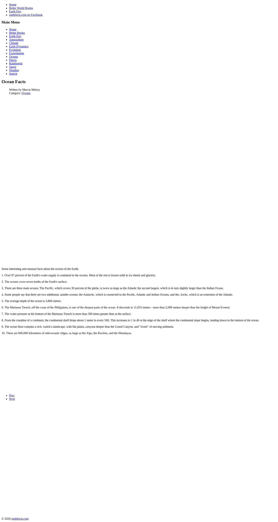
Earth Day (15, 11)
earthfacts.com (20, 518)
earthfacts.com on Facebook (26, 14)
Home (12, 4)
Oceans (26, 93)
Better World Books (21, 8)
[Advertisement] (33, 124)
